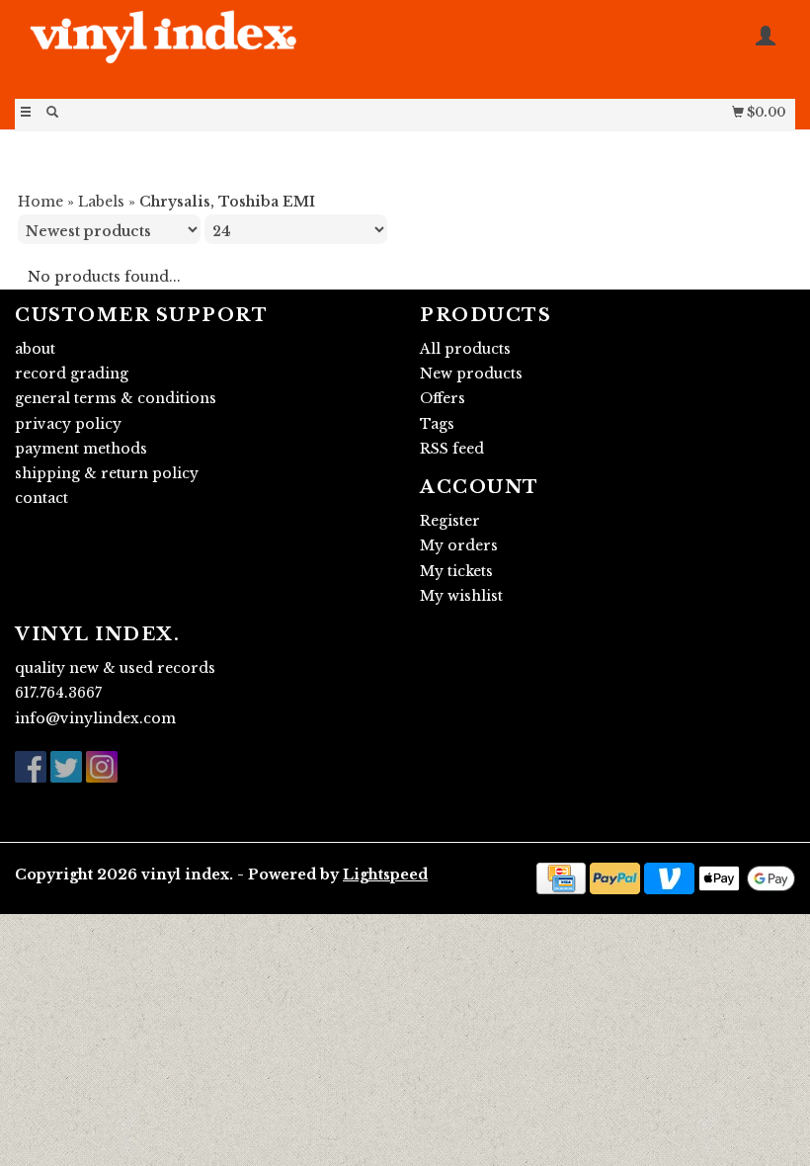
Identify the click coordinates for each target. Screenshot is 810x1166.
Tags (437, 424)
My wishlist (461, 596)
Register (450, 521)
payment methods (81, 449)
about (35, 349)
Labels (101, 201)
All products (465, 349)
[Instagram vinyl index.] (102, 767)
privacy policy (68, 424)
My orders (459, 545)
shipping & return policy (107, 473)
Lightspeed (385, 874)
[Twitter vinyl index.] (66, 767)
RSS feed (452, 449)
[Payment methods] (561, 876)
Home (40, 201)
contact (41, 498)
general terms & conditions (115, 398)
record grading (71, 373)
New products (471, 373)
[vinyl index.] (210, 47)
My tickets (456, 571)
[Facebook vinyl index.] (30, 767)
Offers (442, 398)
